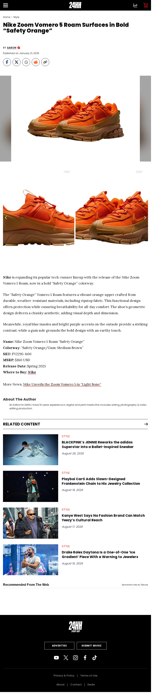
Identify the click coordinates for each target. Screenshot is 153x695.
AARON (11, 47)
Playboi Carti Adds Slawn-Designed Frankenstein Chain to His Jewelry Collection (101, 481)
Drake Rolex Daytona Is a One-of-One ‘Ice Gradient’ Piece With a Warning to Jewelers (100, 554)
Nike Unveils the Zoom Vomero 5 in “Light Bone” (62, 384)
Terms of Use (88, 675)
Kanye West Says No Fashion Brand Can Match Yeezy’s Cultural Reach (103, 517)
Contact (76, 684)
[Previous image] (6, 217)
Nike (32, 372)
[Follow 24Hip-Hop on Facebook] (85, 657)
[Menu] (7, 5)
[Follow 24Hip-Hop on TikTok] (94, 657)
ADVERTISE (59, 645)
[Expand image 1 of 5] (72, 171)
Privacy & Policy (64, 675)
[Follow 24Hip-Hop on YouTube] (56, 657)
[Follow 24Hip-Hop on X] (66, 657)
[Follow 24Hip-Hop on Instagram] (75, 657)
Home (6, 17)
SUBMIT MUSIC (91, 645)
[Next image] (145, 217)
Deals (91, 684)
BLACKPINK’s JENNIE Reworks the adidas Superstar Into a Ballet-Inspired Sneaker (98, 444)
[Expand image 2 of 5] (144, 171)
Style (16, 17)
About (60, 684)
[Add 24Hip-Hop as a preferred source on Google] (26, 62)
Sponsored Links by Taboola (135, 585)
